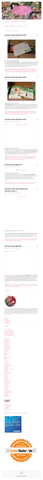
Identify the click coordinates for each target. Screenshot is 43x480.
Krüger (21, 239)
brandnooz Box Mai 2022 (9, 332)
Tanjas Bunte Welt (8, 405)
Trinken (17, 114)
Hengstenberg (18, 70)
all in (27, 68)
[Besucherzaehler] (7, 401)
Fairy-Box (6, 361)
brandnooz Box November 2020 (15, 77)
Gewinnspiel (7, 366)
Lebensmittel (35, 70)
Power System (24, 158)
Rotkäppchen (19, 71)
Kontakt (21, 473)
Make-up (6, 378)
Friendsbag (7, 364)
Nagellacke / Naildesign (10, 26)
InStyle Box (7, 373)
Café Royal (17, 69)
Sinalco (20, 183)
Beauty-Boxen (7, 345)
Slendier (23, 183)
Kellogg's (22, 113)
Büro (5, 352)
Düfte (5, 359)
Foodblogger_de (7, 70)
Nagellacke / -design (8, 380)
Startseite (7, 21)
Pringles (16, 71)
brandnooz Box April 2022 (9, 334)
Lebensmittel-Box (7, 71)
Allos (29, 110)
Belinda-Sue (18, 37)
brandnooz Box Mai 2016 (13, 246)
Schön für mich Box (8, 392)
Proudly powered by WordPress (21, 476)
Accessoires (7, 339)
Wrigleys (14, 159)
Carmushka (7, 407)
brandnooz (30, 68)
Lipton (14, 183)
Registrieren (7, 318)
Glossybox (6, 367)
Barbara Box (7, 342)
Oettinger (25, 285)
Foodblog (28, 69)
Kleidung (6, 376)
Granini (14, 70)
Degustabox (7, 353)
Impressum (21, 472)
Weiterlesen (30, 66)
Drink (20, 69)
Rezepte (6, 389)
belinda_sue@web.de (8, 314)
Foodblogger (32, 69)
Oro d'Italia (20, 158)
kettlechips (18, 239)
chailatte (36, 238)
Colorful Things (7, 406)
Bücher (6, 351)
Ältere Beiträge (7, 290)
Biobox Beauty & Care (8, 346)
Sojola (23, 71)
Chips (6, 239)
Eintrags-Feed (7, 320)
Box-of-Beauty (7, 347)
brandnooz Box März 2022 (9, 335)
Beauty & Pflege (14, 21)
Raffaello (24, 239)
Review (6, 388)
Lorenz (30, 113)
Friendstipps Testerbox (9, 365)
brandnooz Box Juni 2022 (9, 331)
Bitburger (31, 110)
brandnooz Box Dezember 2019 (15, 119)
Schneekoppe (36, 285)
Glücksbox (6, 370)
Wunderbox (7, 396)
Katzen (6, 375)
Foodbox (11, 70)
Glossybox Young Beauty (9, 369)
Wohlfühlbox (7, 395)
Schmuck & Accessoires (9, 391)
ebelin (6, 360)
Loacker (22, 285)
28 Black (28, 182)
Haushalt (6, 371)
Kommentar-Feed (8, 321)
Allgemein (6, 341)
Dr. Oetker (22, 157)
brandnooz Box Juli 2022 (9, 330)
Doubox (6, 358)
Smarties (9, 286)
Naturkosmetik (7, 382)
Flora (8, 285)
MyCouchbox (7, 379)
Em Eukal (25, 112)
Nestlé (17, 158)
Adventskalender (13, 238)
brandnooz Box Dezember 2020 (15, 35)
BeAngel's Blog (7, 409)
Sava (32, 285)
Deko (5, 354)
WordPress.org (7, 323)
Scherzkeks (7, 159)
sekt (34, 239)
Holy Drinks (23, 70)
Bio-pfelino (31, 182)
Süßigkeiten (26, 71)
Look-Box (6, 377)
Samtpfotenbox (7, 390)
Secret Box (6, 394)
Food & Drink (20, 26)
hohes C (14, 158)
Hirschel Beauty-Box (8, 372)
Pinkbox (6, 384)
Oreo (13, 71)
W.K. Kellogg (11, 159)
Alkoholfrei (29, 238)
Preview (6, 385)
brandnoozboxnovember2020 (14, 112)
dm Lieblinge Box (8, 357)
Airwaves (28, 156)
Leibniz (11, 183)
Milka (32, 113)
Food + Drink (25, 69)
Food (22, 69)
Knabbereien (27, 70)
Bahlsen (31, 156)
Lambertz (30, 70)
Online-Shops (7, 383)
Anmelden (6, 319)
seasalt (32, 239)
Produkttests (23, 21)
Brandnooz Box (13, 68)
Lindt (11, 71)
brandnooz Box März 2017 (13, 165)
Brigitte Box (7, 350)
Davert (21, 112)
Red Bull (28, 158)
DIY (25, 26)
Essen (29, 112)
